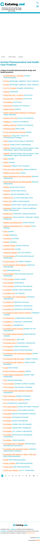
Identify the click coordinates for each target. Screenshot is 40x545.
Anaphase (7, 205)
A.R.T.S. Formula (9, 88)
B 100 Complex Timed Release (14, 265)
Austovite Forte (9, 249)
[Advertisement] (20, 34)
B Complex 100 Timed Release (14, 297)
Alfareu (6, 162)
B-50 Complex (8, 384)
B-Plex (5, 460)
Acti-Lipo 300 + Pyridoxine (13, 99)
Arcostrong (7, 238)
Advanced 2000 (9, 129)
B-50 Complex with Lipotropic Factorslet (18, 391)
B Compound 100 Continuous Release (17, 353)
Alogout (6, 187)
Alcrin (5, 141)
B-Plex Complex (9, 463)
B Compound (8, 346)
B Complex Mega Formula (13, 329)
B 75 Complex (8, 286)
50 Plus (6, 81)
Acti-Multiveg (8, 102)
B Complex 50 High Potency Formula (17, 313)
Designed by (35, 537)
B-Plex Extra (8, 467)
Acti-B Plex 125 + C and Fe (13, 95)
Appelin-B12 (7, 214)
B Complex (7, 290)
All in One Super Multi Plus (13, 169)
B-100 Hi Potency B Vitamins (14, 371)
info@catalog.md (30, 533)
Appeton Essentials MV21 (13, 223)
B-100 (5, 368)
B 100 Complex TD (10, 261)
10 (34, 475)
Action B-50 (7, 106)
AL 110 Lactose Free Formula (14, 132)
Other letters (12, 57)
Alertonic (6, 148)
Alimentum (7, 166)
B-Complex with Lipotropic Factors (16, 449)
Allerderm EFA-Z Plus (11, 173)
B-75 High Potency (10, 407)
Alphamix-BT (8, 198)
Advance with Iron (10, 125)
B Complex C (8, 325)
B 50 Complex (8, 274)
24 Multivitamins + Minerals (13, 76)
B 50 (5, 270)
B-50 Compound (9, 396)
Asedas (6, 242)
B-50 (5, 380)
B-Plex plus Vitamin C (11, 470)
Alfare (5, 159)
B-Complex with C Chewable (14, 444)
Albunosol (7, 136)
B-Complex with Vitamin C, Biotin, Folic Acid (19, 454)
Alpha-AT (6, 194)
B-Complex (7, 414)
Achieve (6, 92)
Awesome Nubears (10, 253)
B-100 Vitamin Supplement (13, 375)
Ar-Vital (6, 235)
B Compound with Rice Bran (13, 359)
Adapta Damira (9, 109)
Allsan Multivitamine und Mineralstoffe (17, 176)
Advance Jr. (7, 122)
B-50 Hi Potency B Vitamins (13, 400)
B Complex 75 (8, 322)
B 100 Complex (9, 256)
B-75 (5, 403)
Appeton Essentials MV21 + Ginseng (17, 226)
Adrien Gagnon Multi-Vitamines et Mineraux (19, 113)
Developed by (34, 540)
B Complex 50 (8, 302)
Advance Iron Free (10, 118)
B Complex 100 (9, 293)
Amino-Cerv (7, 201)
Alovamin (6, 191)
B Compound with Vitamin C (13, 362)
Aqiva (5, 231)
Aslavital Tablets (9, 245)
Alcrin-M (6, 145)
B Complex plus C (10, 339)
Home (3, 57)
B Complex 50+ (9, 318)
